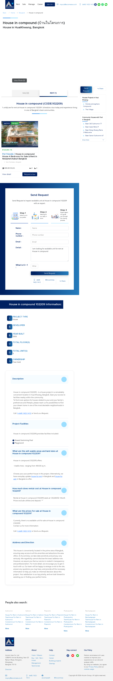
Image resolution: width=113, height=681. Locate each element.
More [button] (7, 628)
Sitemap (52, 664)
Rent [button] (18, 4)
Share (63, 281)
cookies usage (89, 669)
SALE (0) (26, 93)
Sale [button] (24, 4)
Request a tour (29, 174)
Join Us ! (50, 4)
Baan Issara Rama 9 (92, 127)
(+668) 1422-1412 (24, 413)
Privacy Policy (93, 667)
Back (4, 13)
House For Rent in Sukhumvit (15, 615)
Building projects (55, 661)
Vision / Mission (37, 655)
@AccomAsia (49, 280)
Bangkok (22, 13)
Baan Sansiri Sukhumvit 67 (94, 136)
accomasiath (46, 678)
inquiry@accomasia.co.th (68, 4)
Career (40, 4)
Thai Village (89, 109)
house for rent (36, 476)
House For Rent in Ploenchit (54, 615)
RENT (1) (53, 93)
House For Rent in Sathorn (34, 615)
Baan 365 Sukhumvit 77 (93, 124)
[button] (9, 4)
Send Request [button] (86, 89)
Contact (52, 655)
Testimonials (36, 666)
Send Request (49, 273)
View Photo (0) (19, 80)
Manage (31, 4)
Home (12, 13)
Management (36, 663)
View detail (6, 174)
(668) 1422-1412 (88, 4)
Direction (8, 669)
